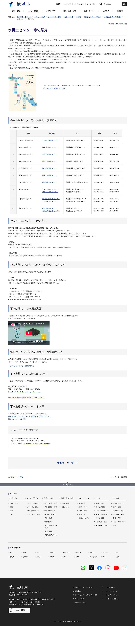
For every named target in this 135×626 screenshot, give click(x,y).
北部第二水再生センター (50, 199)
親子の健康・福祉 (50, 503)
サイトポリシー (113, 595)
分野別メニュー (101, 525)
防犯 (11, 514)
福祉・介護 (65, 507)
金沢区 (78, 552)
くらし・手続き (39, 17)
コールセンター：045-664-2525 (86, 595)
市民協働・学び (32, 510)
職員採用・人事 (118, 514)
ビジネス (98, 498)
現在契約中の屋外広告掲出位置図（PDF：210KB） (26, 397)
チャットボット (92, 4)
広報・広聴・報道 (119, 522)
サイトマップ (112, 591)
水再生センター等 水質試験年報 (22, 366)
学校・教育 (48, 518)
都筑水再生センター (49, 175)
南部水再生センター (49, 161)
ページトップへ (67, 485)
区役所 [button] (58, 4)
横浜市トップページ (24, 17)
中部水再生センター (49, 154)
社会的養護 (48, 531)
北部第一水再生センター (50, 140)
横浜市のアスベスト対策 (17, 419)
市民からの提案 (80, 602)
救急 (11, 510)
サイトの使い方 (113, 599)
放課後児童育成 (50, 514)
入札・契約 (100, 503)
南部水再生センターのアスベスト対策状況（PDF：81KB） (29, 416)
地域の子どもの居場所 (50, 527)
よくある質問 (79, 599)
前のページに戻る (17, 477)
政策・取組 (117, 507)
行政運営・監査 (118, 510)
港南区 (92, 552)
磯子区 (52, 552)
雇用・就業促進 (101, 514)
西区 (78, 557)
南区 (118, 557)
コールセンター (79, 4)
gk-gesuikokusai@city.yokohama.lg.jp (27, 299)
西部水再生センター (49, 182)
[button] (67, 463)
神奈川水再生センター (50, 147)
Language (111, 587)
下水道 (78, 17)
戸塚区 (52, 557)
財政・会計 (117, 518)
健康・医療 (65, 503)
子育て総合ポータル (50, 536)
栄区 (118, 552)
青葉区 (12, 552)
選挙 (114, 525)
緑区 (104, 557)
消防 (11, 507)
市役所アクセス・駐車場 (83, 587)
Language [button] (67, 4)
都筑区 (25, 557)
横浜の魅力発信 (84, 518)
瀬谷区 (12, 557)
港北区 (105, 552)
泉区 (38, 552)
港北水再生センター (49, 168)
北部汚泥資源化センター (50, 201)
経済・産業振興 (101, 510)
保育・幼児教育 (50, 510)
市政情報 (116, 498)
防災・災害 (14, 503)
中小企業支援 (100, 507)
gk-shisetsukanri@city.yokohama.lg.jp (27, 392)
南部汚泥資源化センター (50, 211)
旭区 (24, 552)
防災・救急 (14, 498)
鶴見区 (38, 557)
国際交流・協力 (101, 522)
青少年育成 (48, 522)
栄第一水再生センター (50, 189)
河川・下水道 (68, 17)
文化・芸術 (83, 510)
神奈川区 (66, 552)
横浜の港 (82, 503)
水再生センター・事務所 (92, 17)
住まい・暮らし (32, 503)
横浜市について (118, 503)
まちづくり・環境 (54, 17)
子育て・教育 (49, 498)
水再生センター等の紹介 (112, 17)
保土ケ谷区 (94, 557)
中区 (64, 557)
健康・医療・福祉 (67, 498)
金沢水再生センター (49, 208)
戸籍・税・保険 (32, 507)
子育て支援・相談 (50, 507)
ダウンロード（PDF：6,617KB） (55, 88)
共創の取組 (100, 518)
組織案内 (78, 591)
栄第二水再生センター (50, 192)
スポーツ (82, 514)
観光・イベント (83, 498)
